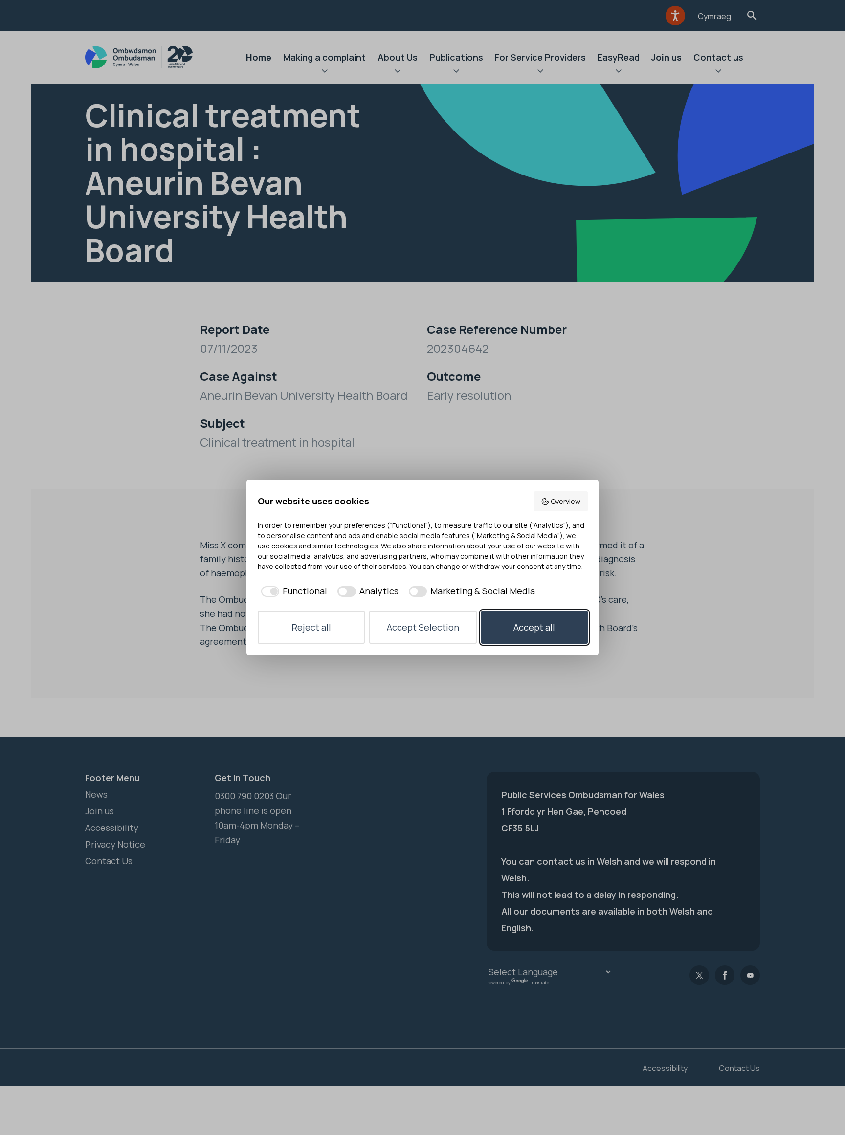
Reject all (311, 627)
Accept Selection (423, 627)
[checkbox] (293, 591)
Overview (565, 501)
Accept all (534, 627)
